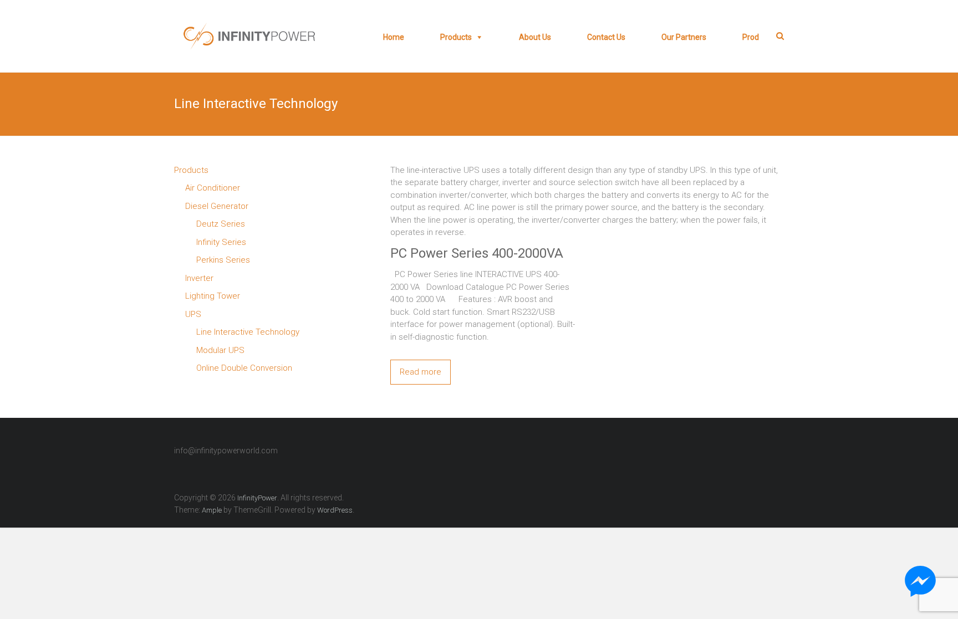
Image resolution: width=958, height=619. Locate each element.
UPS (193, 314)
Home (393, 37)
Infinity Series (221, 242)
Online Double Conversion (244, 368)
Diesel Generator (216, 206)
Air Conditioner (212, 188)
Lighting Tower (212, 296)
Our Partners (683, 37)
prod (750, 37)
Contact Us (606, 37)
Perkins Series (223, 260)
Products (456, 37)
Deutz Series (220, 224)
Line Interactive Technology (247, 332)
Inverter (199, 278)
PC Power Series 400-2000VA (476, 253)
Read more (420, 372)
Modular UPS (220, 350)
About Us (535, 37)
